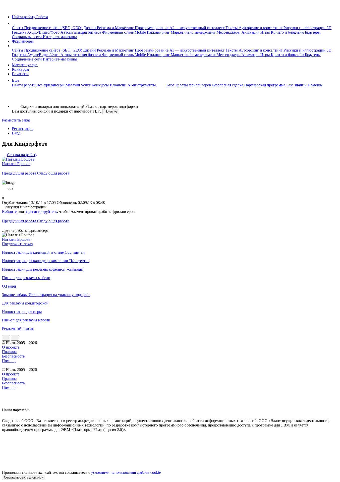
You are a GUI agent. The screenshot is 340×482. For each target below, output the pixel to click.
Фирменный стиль (118, 32)
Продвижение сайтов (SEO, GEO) (53, 28)
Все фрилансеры (50, 85)
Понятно (111, 111)
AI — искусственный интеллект (198, 28)
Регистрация (22, 128)
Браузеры (313, 32)
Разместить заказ (16, 120)
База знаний (296, 85)
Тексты (232, 28)
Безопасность (13, 356)
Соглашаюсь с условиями (23, 477)
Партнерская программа (264, 85)
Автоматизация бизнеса (81, 32)
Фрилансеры (23, 41)
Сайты (18, 28)
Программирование (152, 28)
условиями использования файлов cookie (126, 472)
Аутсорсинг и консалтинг (261, 28)
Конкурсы (20, 69)
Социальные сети (27, 37)
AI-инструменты (142, 85)
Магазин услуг (25, 65)
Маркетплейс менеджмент (194, 32)
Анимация (250, 32)
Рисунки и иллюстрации (305, 28)
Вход (16, 133)
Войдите (9, 211)
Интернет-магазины (60, 37)
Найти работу (23, 85)
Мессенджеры (229, 32)
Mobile (141, 32)
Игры (265, 32)
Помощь (315, 85)
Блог (170, 85)
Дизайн (90, 28)
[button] (16, 23)
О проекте (10, 347)
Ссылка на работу (22, 155)
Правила (9, 352)
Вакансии (20, 74)
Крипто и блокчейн (288, 32)
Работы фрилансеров (193, 85)
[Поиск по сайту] (16, 98)
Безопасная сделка (227, 85)
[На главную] (6, 8)
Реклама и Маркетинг (116, 28)
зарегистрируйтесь (41, 211)
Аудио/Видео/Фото (43, 32)
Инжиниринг (159, 32)
